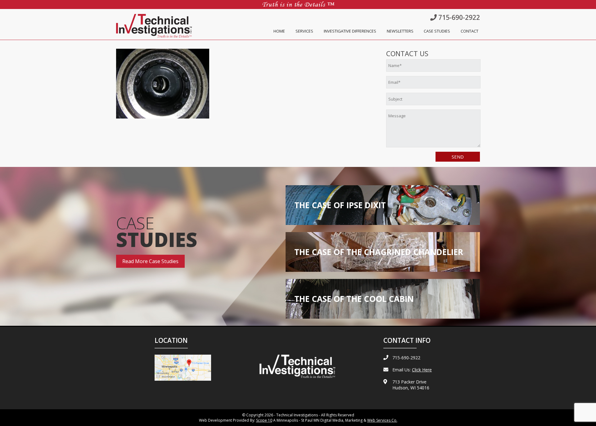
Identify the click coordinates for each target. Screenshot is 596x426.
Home (279, 31)
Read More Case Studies (150, 261)
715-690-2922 (458, 17)
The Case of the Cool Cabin (354, 298)
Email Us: (412, 370)
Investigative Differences (350, 31)
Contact (469, 31)
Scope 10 (264, 420)
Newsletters (400, 31)
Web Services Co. (382, 420)
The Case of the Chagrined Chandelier (378, 252)
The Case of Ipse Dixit (340, 205)
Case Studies (437, 31)
